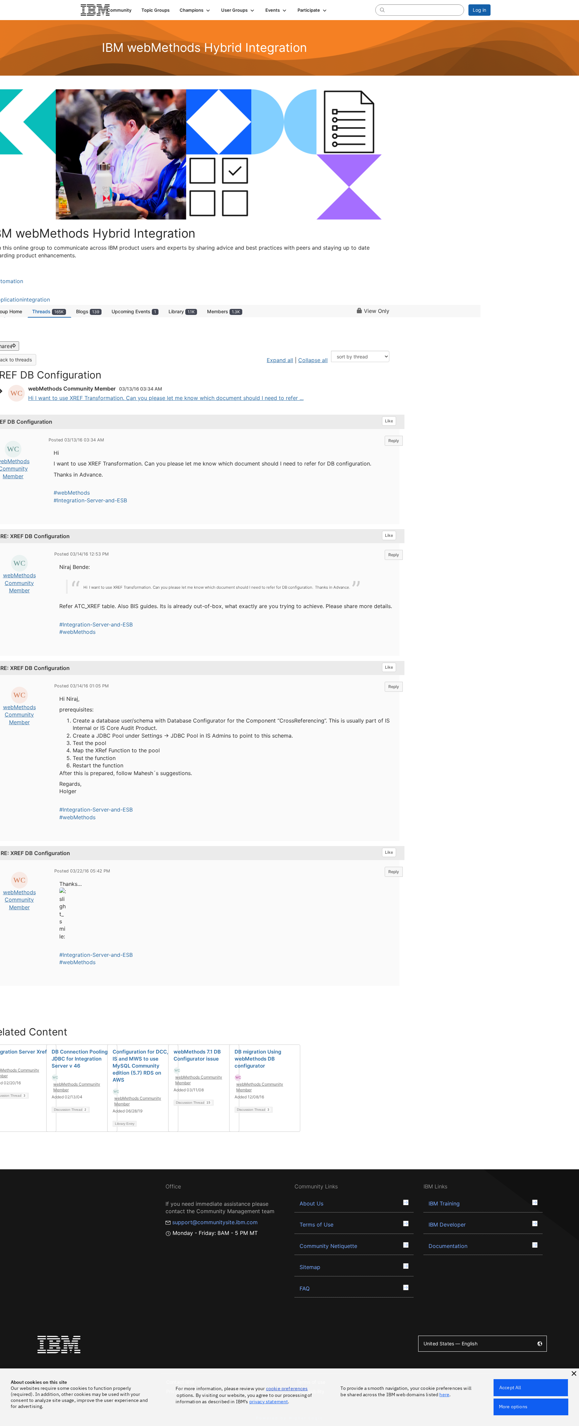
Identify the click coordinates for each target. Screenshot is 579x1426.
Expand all (280, 360)
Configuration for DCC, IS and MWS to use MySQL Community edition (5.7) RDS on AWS (140, 1065)
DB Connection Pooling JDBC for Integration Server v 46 (80, 1058)
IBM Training (444, 1203)
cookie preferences (287, 1389)
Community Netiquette (328, 1246)
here (444, 1395)
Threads (48, 311)
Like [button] (389, 420)
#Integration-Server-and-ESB (90, 500)
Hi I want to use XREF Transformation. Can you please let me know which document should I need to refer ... (166, 398)
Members (223, 311)
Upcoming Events (134, 311)
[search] (382, 9)
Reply (393, 440)
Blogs (87, 311)
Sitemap (310, 1267)
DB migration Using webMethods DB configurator (258, 1058)
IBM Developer (447, 1224)
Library (182, 311)
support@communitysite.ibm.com (215, 1222)
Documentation (448, 1246)
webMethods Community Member (19, 583)
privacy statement (268, 1402)
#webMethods (72, 492)
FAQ (305, 1288)
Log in (479, 10)
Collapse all (313, 360)
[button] (195, 10)
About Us (311, 1203)
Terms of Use (316, 1224)
